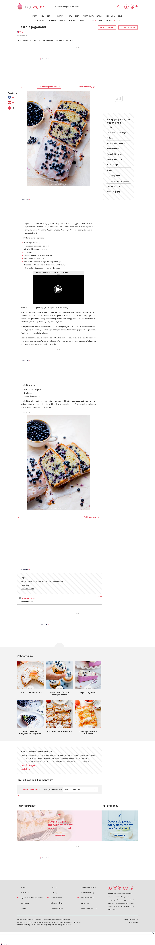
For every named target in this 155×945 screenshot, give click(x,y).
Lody (77, 16)
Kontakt (23, 908)
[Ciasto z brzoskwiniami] (30, 675)
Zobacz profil (59, 835)
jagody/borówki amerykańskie (32, 581)
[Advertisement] (77, 53)
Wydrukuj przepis (28, 598)
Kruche (50, 16)
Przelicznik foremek (87, 898)
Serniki (120, 16)
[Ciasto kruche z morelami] (59, 714)
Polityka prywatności (50, 925)
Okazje (82, 20)
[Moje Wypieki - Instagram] (132, 7)
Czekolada (110, 16)
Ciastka (60, 16)
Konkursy (54, 892)
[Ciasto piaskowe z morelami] (88, 714)
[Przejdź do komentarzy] (10, 108)
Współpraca (25, 903)
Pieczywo (52, 20)
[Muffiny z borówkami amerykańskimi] (59, 675)
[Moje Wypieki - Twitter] (120, 888)
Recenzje (54, 887)
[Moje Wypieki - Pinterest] (125, 888)
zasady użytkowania (64, 925)
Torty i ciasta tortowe (92, 16)
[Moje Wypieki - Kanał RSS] (131, 888)
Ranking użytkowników (88, 887)
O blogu (23, 887)
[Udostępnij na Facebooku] (10, 97)
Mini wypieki (39, 20)
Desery (69, 16)
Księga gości (85, 903)
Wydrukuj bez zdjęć (27, 601)
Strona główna (22, 40)
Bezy (42, 16)
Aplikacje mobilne (57, 903)
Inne (118, 20)
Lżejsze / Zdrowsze (105, 20)
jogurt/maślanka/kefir (54, 581)
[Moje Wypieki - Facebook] (126, 7)
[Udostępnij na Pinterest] (10, 102)
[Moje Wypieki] (31, 6)
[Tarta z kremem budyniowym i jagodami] (30, 714)
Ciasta (34, 16)
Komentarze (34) (85, 87)
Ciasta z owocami (48, 40)
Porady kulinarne (56, 898)
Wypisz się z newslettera (89, 908)
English (22, 32)
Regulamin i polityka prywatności (32, 898)
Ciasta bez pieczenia (67, 20)
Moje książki (25, 892)
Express (91, 20)
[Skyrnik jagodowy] (88, 675)
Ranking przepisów (57, 908)
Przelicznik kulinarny (87, 892)
